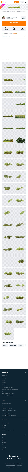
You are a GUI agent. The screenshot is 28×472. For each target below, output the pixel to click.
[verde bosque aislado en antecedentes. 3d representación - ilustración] (8, 237)
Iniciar (22, 2)
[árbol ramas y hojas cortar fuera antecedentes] (8, 224)
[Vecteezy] (2, 2)
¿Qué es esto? (14, 33)
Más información (6, 36)
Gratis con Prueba (14, 23)
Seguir (23, 18)
